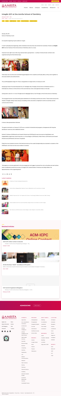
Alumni (10, 1)
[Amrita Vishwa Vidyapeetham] (9, 6)
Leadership (43, 324)
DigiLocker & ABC (44, 344)
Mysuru (52, 333)
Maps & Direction (5, 324)
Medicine (23, 360)
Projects (33, 348)
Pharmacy (23, 367)
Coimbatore (53, 328)
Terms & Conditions (5, 394)
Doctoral (33, 326)
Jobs (53, 4)
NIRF (52, 351)
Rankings (43, 319)
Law (22, 354)
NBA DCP (53, 348)
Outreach (4, 328)
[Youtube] (7, 331)
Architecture (24, 325)
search (58, 8)
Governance (43, 328)
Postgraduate (34, 322)
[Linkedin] (10, 331)
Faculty (14, 1)
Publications (33, 351)
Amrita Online (34, 333)
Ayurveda (23, 341)
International (5, 1)
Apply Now (37, 305)
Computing (24, 347)
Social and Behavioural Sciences (24, 379)
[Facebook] (2, 331)
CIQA (52, 355)
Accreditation (44, 322)
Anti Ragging (4, 326)
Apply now (4, 321)
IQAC (52, 346)
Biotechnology (24, 343)
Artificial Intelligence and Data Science (25, 333)
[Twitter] (5, 331)
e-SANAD (43, 342)
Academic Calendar (45, 337)
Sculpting (23, 371)
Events (49, 4)
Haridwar (53, 339)
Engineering (24, 352)
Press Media (43, 326)
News (42, 4)
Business (23, 345)
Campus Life (24, 1)
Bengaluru (53, 324)
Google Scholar (34, 342)
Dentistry (23, 350)
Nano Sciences (25, 362)
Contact (57, 4)
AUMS (42, 335)
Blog (46, 4)
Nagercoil (53, 335)
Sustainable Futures (25, 383)
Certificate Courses (35, 330)
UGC (52, 353)
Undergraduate (34, 319)
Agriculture (24, 319)
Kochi (52, 330)
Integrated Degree (35, 324)
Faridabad (53, 337)
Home (3, 18)
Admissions (55, 1)
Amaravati (53, 322)
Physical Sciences (25, 369)
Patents (33, 346)
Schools (19, 1)
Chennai (52, 326)
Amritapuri (53, 319)
